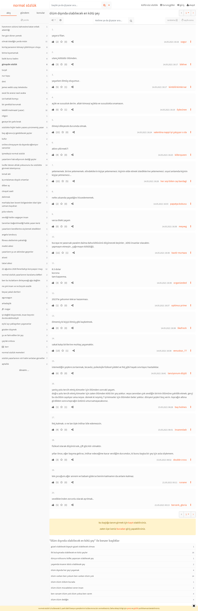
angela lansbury (9, 234)
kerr (6, 346)
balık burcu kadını (10, 58)
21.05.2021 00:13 (162, 505)
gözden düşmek (9, 329)
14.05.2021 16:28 (151, 181)
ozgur (184, 41)
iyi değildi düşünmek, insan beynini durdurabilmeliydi (18, 316)
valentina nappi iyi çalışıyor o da (170, 132)
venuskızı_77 (180, 350)
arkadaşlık (6, 303)
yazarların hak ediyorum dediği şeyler (19, 159)
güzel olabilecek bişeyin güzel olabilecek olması (73, 546)
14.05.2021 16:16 (171, 41)
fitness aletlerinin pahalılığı (14, 240)
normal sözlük (25, 5)
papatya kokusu (178, 203)
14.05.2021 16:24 (144, 132)
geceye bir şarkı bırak (11, 121)
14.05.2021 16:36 (169, 226)
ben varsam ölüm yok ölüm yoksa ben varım (71, 593)
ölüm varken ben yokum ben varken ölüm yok (72, 576)
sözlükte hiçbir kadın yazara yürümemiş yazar (23, 127)
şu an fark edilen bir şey (13, 335)
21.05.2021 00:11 (169, 482)
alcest (4, 257)
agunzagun (7, 297)
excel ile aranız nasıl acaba (14, 93)
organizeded (180, 282)
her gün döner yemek (12, 35)
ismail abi (6, 174)
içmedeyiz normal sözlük (13, 153)
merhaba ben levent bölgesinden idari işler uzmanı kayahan (21, 204)
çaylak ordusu (8, 341)
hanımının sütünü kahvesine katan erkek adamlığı (20, 28)
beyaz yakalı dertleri (11, 291)
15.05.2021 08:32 (164, 459)
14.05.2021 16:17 (170, 64)
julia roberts (7, 211)
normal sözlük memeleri (13, 352)
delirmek (6, 197)
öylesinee (182, 109)
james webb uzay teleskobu (14, 87)
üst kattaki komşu (10, 98)
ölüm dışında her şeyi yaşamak (65, 570)
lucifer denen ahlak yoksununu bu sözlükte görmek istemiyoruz (22, 167)
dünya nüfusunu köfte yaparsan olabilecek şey (72, 558)
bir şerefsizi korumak (11, 104)
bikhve (183, 64)
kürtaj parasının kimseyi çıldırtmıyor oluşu (21, 47)
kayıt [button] (130, 522)
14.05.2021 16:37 (162, 305)
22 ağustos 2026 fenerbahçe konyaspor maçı (22, 269)
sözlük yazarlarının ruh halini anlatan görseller (23, 358)
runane (183, 482)
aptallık (5, 364)
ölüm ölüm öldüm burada (63, 581)
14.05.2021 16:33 (160, 203)
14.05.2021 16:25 (165, 155)
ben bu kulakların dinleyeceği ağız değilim (21, 280)
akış (8, 12)
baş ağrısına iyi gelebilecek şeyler (17, 133)
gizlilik (135, 608)
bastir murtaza (179, 252)
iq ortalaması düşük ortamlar (15, 179)
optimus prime (179, 305)
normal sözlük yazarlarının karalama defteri (22, 274)
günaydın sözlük (9, 64)
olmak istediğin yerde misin (14, 41)
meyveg (183, 226)
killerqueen (181, 154)
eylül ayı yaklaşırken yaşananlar (16, 323)
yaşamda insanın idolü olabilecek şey (68, 564)
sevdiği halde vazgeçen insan (15, 217)
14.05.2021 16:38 (168, 328)
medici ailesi (7, 246)
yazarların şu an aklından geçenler (17, 251)
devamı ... (24, 369)
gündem (24, 12)
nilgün (5, 115)
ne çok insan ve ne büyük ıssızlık (16, 286)
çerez (129, 608)
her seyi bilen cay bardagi (174, 181)
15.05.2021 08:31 (165, 429)
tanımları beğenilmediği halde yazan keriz (21, 223)
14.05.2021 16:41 (158, 373)
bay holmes (181, 407)
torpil (4, 70)
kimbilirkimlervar (178, 86)
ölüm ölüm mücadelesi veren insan (67, 587)
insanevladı (181, 429)
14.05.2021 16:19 (167, 109)
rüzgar (7, 309)
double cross (180, 459)
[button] (150, 5)
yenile (26, 20)
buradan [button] (121, 528)
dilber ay (6, 185)
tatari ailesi (7, 263)
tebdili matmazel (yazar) (13, 110)
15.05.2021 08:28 (165, 407)
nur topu (6, 75)
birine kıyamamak (10, 52)
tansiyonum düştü (177, 373)
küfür (4, 138)
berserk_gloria (179, 504)
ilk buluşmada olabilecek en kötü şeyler (69, 552)
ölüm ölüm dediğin (60, 599)
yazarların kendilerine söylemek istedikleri (21, 228)
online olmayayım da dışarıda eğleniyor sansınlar (20, 146)
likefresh (182, 328)
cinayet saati (7, 191)
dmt (4, 81)
